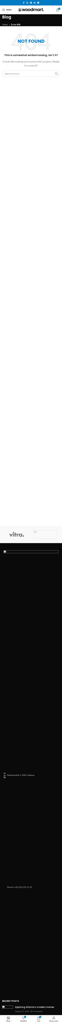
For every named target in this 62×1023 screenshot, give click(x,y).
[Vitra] (16, 534)
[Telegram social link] (38, 3)
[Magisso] (45, 534)
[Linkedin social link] (34, 3)
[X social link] (27, 3)
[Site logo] (31, 9)
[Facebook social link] (23, 3)
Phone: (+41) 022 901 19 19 (19, 887)
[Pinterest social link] (31, 3)
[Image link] (31, 658)
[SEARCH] (56, 73)
